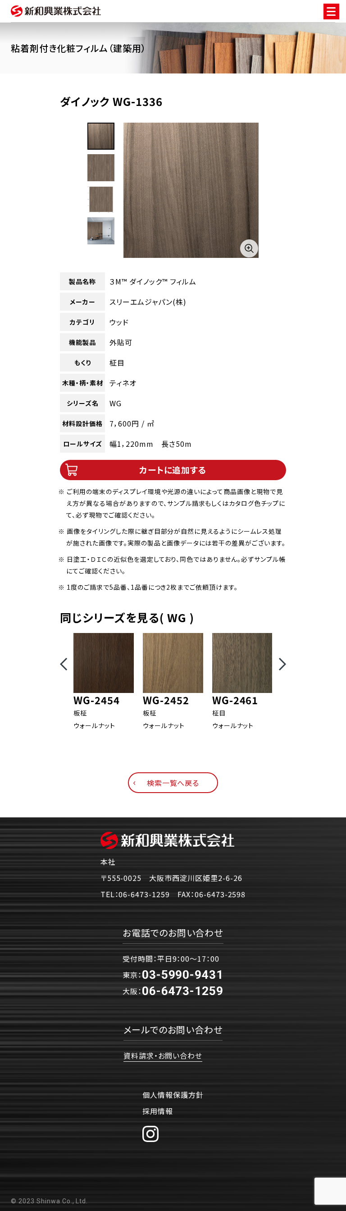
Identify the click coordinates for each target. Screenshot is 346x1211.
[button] (63, 664)
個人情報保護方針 (173, 1094)
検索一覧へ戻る (173, 782)
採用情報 (157, 1110)
